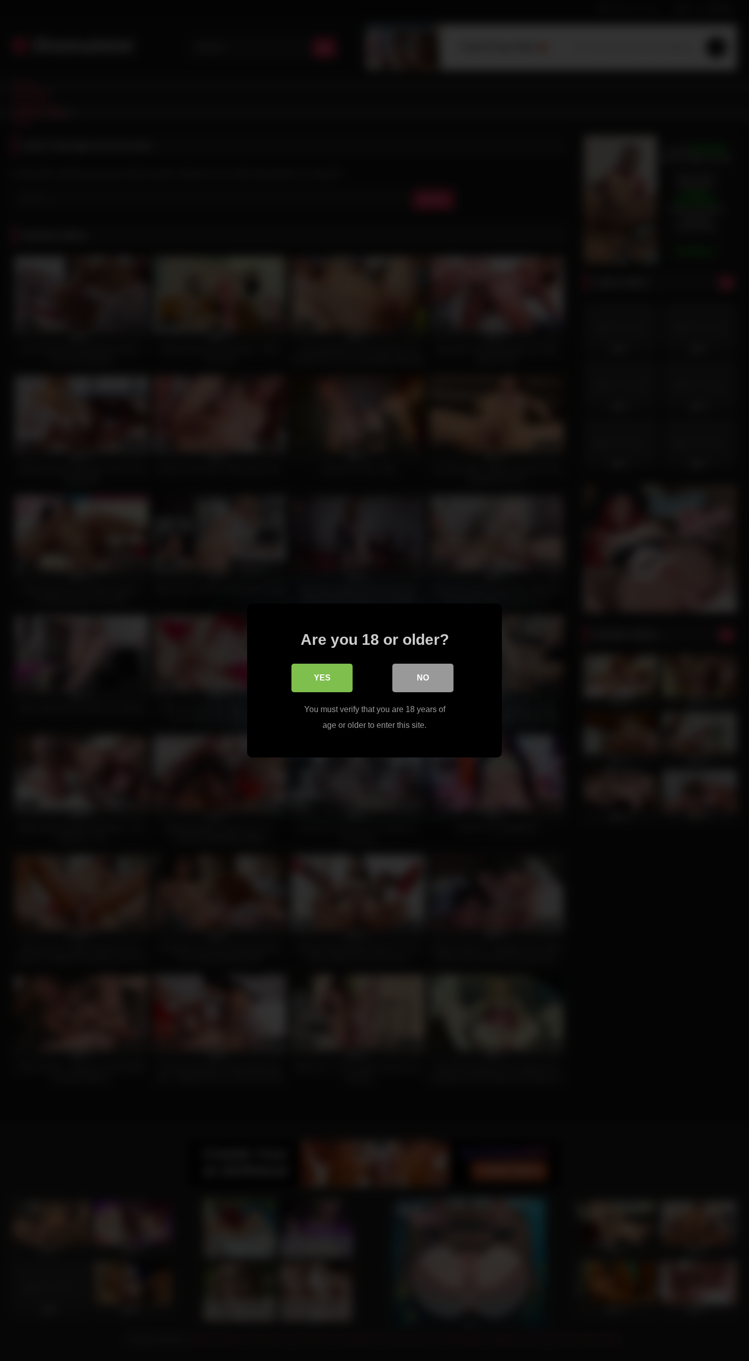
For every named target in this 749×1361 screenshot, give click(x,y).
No (423, 677)
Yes (322, 677)
